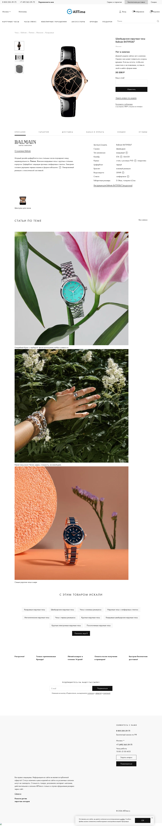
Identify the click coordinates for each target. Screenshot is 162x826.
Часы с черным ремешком (65, 617)
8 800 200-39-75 (9, 2)
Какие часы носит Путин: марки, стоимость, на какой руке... (38, 465)
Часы (17, 33)
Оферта (18, 794)
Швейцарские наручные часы (62, 609)
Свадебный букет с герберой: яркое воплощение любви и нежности (41, 347)
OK (142, 820)
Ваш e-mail (120, 78)
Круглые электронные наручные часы (66, 625)
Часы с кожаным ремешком (90, 609)
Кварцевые (49, 33)
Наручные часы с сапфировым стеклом (122, 609)
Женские (39, 33)
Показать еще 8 (81, 633)
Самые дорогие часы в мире (26, 582)
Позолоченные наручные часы (99, 625)
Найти (158, 21)
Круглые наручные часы (90, 617)
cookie (122, 819)
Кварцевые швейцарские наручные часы (122, 617)
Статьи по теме (28, 220)
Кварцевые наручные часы (34, 609)
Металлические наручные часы (36, 617)
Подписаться (102, 688)
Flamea (31, 33)
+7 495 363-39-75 (27, 2)
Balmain (24, 33)
